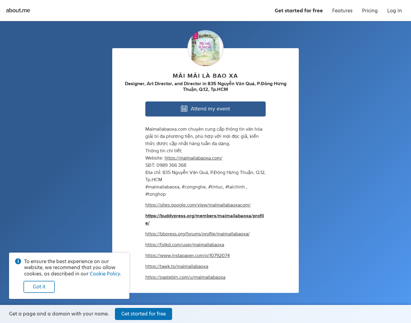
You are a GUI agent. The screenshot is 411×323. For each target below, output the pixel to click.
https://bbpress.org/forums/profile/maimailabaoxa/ (197, 233)
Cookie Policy (105, 273)
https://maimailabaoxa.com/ (193, 158)
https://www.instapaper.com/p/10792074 (187, 255)
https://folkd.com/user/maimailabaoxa (184, 244)
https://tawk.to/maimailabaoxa (176, 266)
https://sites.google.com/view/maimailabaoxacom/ (198, 205)
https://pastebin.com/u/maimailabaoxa (185, 277)
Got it (39, 286)
